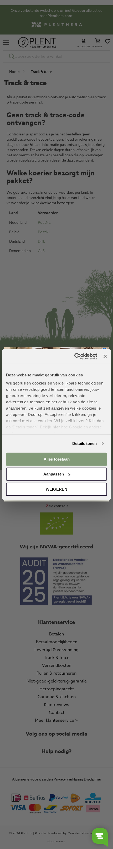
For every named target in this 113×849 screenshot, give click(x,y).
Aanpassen (53, 474)
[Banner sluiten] (105, 356)
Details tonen (84, 443)
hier (56, 427)
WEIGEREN (56, 489)
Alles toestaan (57, 459)
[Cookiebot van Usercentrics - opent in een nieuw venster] (74, 356)
